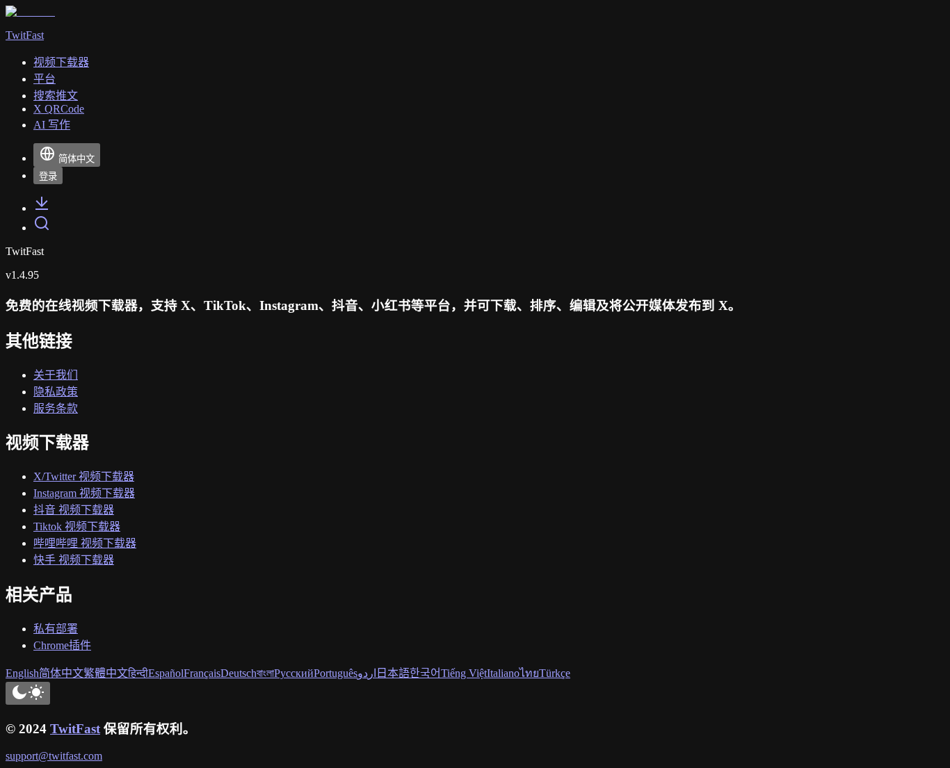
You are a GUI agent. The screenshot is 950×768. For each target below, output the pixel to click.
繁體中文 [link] (105, 673)
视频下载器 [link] (61, 62)
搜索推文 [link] (55, 95)
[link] (41, 208)
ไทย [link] (529, 673)
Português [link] (335, 673)
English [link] (22, 673)
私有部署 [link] (55, 629)
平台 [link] (44, 79)
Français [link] (202, 673)
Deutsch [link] (238, 673)
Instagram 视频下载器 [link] (84, 493)
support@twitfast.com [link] (54, 756)
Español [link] (166, 673)
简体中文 (76, 159)
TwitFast (75, 728)
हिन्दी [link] (138, 673)
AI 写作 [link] (51, 125)
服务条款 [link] (55, 408)
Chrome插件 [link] (62, 645)
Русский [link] (294, 673)
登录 (48, 176)
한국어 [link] (425, 673)
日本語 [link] (393, 673)
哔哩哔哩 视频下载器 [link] (84, 543)
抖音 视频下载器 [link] (73, 510)
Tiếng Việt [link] (464, 673)
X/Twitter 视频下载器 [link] (83, 476)
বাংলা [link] (265, 673)
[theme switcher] (28, 693)
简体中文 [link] (61, 673)
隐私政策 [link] (55, 392)
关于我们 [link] (55, 375)
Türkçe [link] (554, 673)
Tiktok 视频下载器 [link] (76, 526)
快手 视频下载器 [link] (73, 560)
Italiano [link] (503, 673)
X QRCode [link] (58, 109)
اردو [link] (366, 673)
